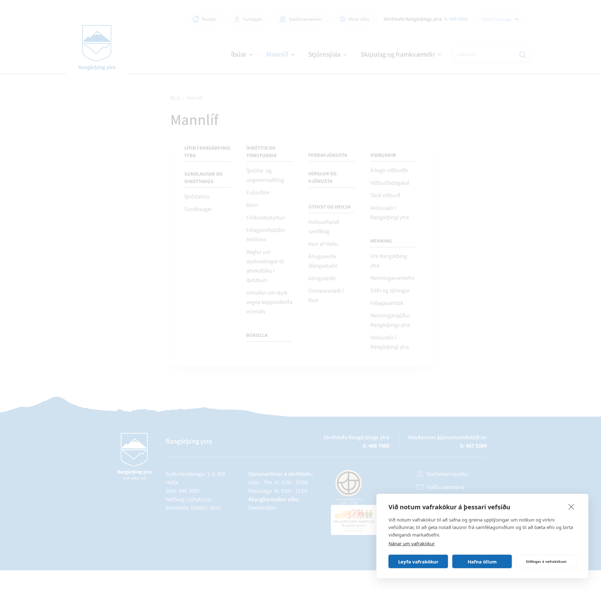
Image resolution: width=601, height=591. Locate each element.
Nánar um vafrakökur (411, 543)
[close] (571, 506)
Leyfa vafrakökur (418, 561)
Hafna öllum (482, 561)
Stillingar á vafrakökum (546, 561)
